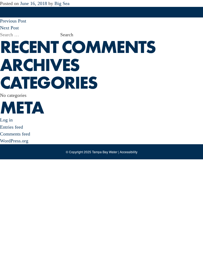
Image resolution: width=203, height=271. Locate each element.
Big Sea (62, 3)
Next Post (9, 27)
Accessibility (128, 152)
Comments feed (15, 134)
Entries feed (11, 127)
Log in (6, 120)
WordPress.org (14, 140)
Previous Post (13, 21)
